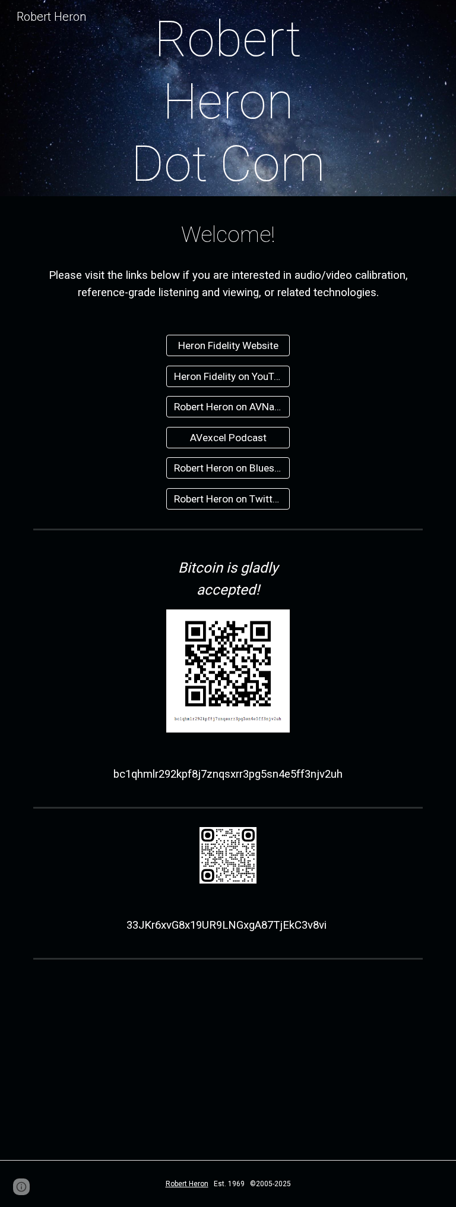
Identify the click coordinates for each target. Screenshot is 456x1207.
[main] (228, 101)
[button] (21, 1186)
